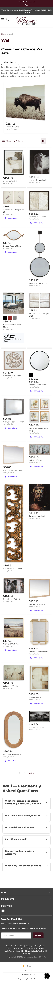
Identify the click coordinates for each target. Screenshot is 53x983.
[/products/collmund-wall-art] (13, 673)
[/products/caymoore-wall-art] (39, 497)
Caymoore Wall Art (37, 516)
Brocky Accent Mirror (37, 384)
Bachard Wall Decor (37, 217)
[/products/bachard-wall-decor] (39, 201)
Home (3, 34)
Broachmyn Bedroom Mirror (12, 325)
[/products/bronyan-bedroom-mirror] (13, 407)
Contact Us (19, 946)
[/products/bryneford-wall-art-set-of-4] (39, 410)
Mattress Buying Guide (35, 948)
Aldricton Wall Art (10, 181)
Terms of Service (13, 948)
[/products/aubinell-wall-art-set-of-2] (13, 197)
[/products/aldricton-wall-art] (13, 162)
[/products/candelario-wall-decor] (13, 523)
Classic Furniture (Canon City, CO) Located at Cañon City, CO (25, 951)
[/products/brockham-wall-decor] (13, 360)
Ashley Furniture (11, 129)
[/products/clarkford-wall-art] (13, 628)
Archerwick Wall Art (37, 180)
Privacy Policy (40, 946)
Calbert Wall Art (36, 460)
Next (30, 773)
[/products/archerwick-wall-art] (39, 162)
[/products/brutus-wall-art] (25, 103)
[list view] (49, 141)
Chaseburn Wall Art (11, 599)
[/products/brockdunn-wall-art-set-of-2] (39, 301)
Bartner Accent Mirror (12, 246)
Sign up (38, 935)
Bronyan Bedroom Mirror (13, 422)
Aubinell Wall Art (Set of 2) (13, 210)
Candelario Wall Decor (12, 568)
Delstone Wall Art (36, 727)
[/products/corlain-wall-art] (39, 678)
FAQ (22, 948)
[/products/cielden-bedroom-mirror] (39, 588)
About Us (9, 946)
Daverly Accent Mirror (12, 754)
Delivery (29, 946)
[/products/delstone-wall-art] (39, 716)
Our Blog (26, 954)
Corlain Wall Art (35, 697)
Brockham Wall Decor (12, 375)
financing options (22, 845)
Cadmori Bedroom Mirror (13, 470)
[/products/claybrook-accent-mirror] (39, 632)
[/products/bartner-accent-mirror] (13, 235)
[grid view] (43, 141)
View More (8, 62)
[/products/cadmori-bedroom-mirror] (13, 454)
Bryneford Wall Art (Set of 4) (39, 429)
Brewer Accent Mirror (38, 283)
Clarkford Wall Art (10, 644)
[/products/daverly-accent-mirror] (13, 730)
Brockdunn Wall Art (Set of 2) (39, 314)
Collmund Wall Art (11, 686)
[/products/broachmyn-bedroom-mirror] (13, 303)
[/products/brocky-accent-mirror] (39, 361)
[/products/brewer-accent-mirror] (39, 254)
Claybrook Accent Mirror (39, 651)
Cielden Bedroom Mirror (39, 604)
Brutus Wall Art (12, 127)
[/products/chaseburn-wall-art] (13, 586)
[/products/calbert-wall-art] (39, 449)
